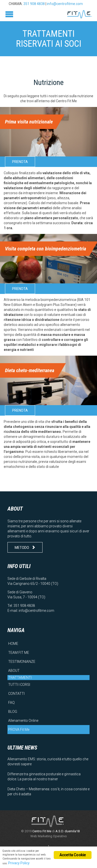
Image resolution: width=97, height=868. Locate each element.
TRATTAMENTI (20, 678)
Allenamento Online (23, 721)
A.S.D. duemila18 (67, 831)
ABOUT (14, 671)
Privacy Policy (19, 863)
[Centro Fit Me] (79, 14)
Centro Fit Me (41, 831)
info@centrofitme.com (65, 4)
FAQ (11, 703)
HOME (13, 644)
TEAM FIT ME (18, 653)
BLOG (12, 712)
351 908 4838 (34, 4)
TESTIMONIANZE (21, 662)
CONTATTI (16, 694)
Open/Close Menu (9, 14)
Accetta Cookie (72, 855)
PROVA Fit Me (18, 730)
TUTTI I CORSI (19, 685)
